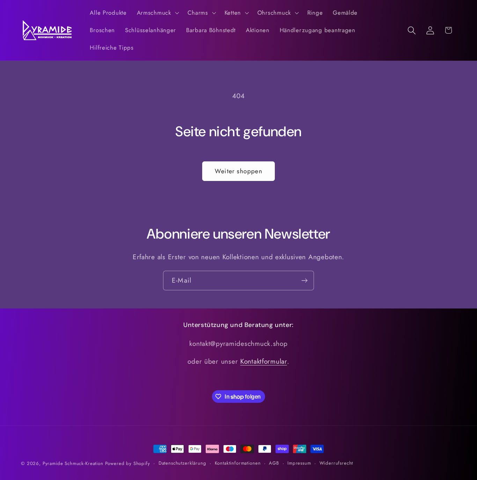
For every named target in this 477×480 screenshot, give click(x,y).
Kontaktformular (263, 361)
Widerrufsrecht (336, 463)
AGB (274, 463)
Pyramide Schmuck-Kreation (73, 463)
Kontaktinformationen (238, 463)
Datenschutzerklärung (182, 463)
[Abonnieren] (304, 280)
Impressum (299, 463)
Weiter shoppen (238, 171)
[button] (157, 13)
